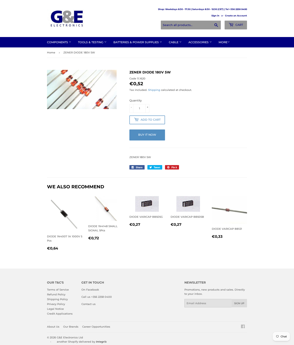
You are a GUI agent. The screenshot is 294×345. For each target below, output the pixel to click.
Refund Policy (56, 294)
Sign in (215, 15)
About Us (53, 326)
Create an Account (236, 15)
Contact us (88, 304)
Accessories (198, 42)
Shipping (154, 89)
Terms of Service (58, 289)
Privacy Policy (56, 304)
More (223, 42)
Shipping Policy (57, 299)
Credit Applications (60, 313)
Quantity (135, 100)
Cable (174, 42)
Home (51, 52)
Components (58, 42)
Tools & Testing (91, 42)
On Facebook (90, 289)
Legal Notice (55, 308)
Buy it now (147, 134)
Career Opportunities (96, 326)
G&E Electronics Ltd (70, 337)
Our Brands (70, 326)
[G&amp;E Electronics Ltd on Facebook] (243, 327)
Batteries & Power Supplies (136, 42)
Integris (101, 341)
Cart (239, 25)
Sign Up (239, 303)
